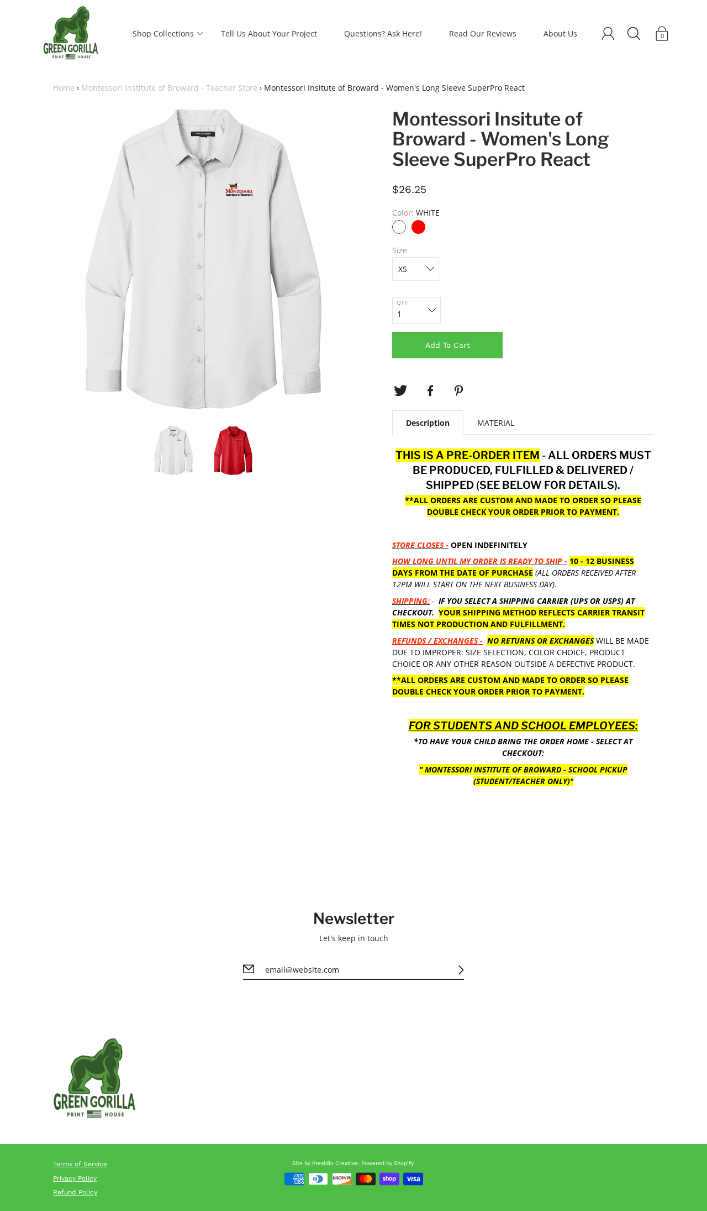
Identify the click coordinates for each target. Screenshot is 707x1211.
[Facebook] (430, 391)
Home (64, 87)
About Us (560, 33)
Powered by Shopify (387, 1163)
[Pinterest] (460, 391)
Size (399, 250)
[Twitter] (400, 391)
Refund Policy (75, 1192)
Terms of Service (80, 1164)
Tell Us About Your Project (269, 33)
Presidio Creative (335, 1163)
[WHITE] (399, 227)
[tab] (427, 422)
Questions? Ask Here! (383, 33)
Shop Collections (163, 33)
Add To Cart (447, 345)
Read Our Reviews (482, 33)
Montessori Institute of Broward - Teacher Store (169, 87)
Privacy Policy (75, 1178)
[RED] (418, 227)
